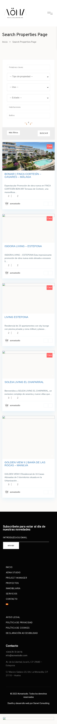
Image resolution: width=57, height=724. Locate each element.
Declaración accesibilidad (22, 633)
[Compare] (50, 204)
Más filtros (13, 132)
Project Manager (16, 578)
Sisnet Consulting (41, 703)
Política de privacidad (19, 622)
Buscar (44, 133)
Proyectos (12, 583)
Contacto (11, 599)
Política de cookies (18, 628)
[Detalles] (46, 204)
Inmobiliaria (13, 588)
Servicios (11, 594)
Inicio (5, 42)
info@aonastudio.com (16, 655)
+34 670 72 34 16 (14, 652)
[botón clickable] (15, 13)
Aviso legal (13, 617)
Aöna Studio (13, 572)
